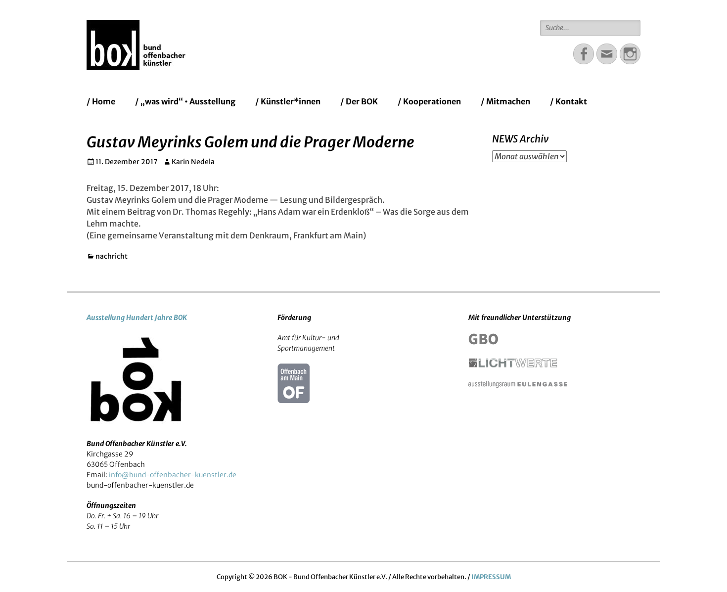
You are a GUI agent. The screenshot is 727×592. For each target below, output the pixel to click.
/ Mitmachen (505, 101)
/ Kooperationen (429, 101)
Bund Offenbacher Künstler (301, 32)
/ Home (101, 101)
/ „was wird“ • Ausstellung (185, 101)
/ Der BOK (359, 101)
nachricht (111, 256)
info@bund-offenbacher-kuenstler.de (172, 474)
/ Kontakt (568, 101)
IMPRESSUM (491, 577)
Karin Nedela (193, 161)
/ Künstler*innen (287, 101)
